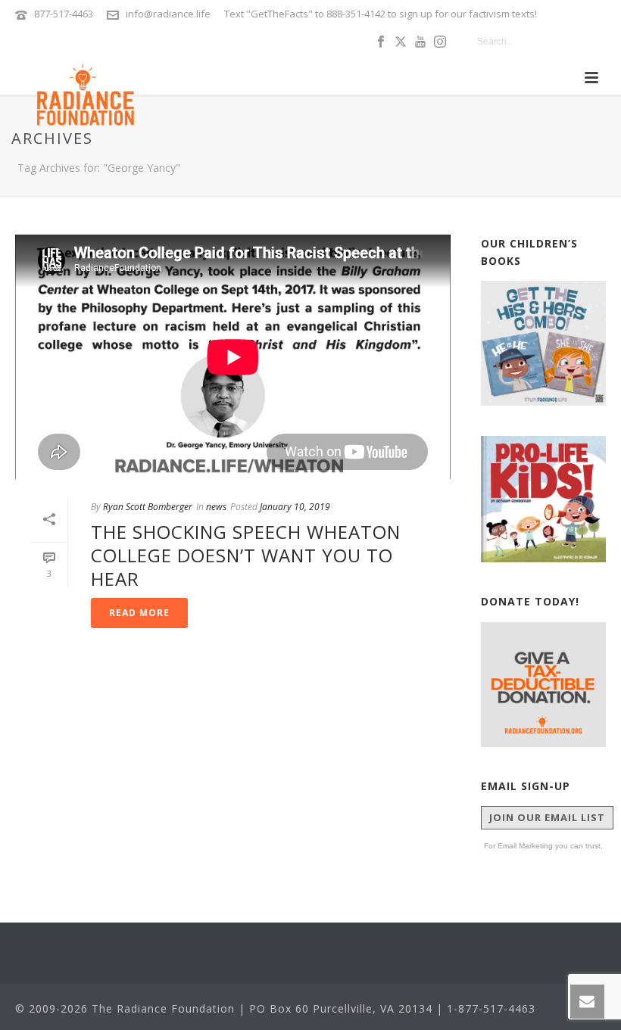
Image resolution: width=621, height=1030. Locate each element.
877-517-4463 (63, 13)
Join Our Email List (547, 817)
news (216, 506)
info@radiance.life (168, 13)
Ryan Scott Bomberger (147, 506)
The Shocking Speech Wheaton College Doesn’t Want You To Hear (246, 555)
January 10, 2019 (295, 506)
